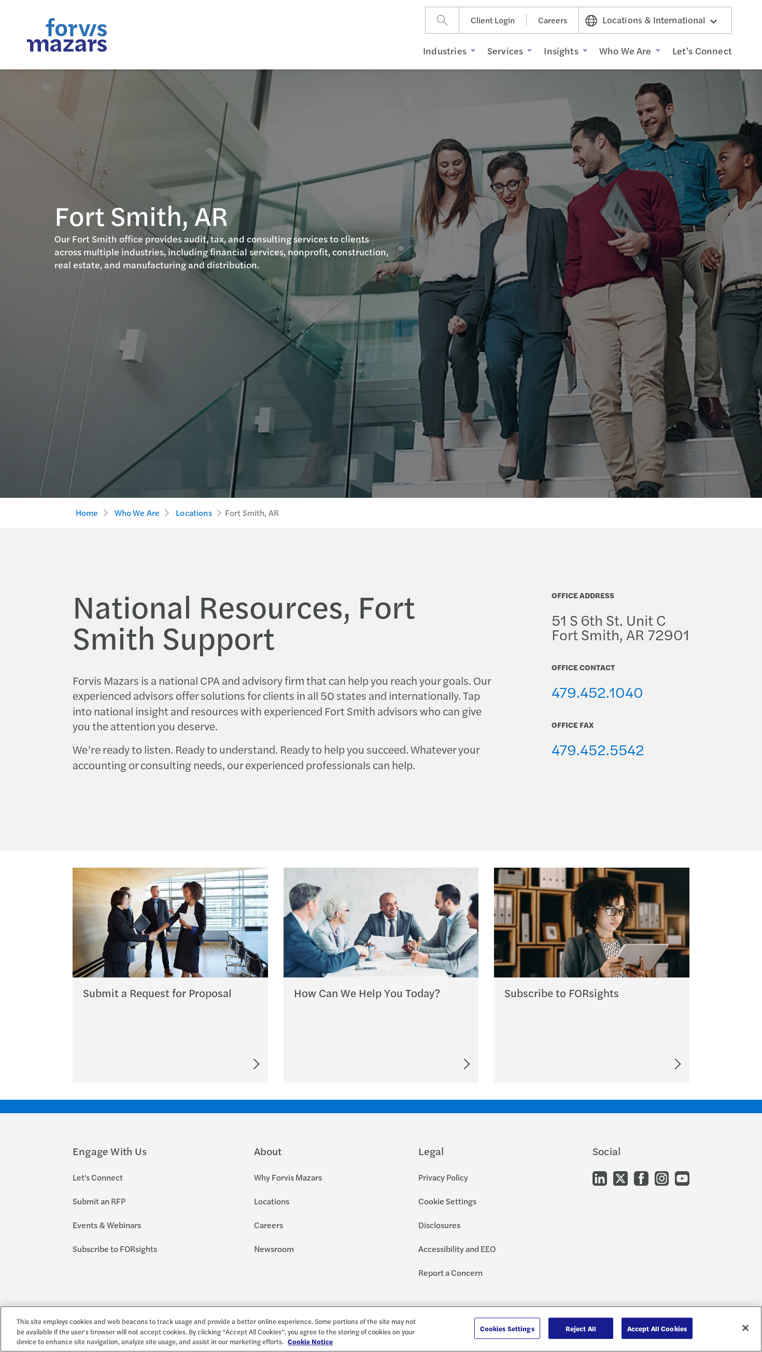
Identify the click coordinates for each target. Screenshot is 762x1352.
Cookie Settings (447, 1201)
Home (87, 513)
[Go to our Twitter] (620, 1178)
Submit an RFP (99, 1201)
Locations (193, 513)
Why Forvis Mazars (288, 1177)
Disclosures (439, 1225)
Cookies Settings (507, 1328)
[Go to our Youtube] (682, 1178)
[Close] (745, 1327)
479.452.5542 (598, 749)
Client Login (493, 20)
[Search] (442, 20)
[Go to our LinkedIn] (599, 1178)
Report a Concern (450, 1272)
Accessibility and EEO (457, 1249)
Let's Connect (98, 1177)
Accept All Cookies (657, 1328)
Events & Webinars (107, 1225)
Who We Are (137, 513)
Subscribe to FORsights (115, 1249)
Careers (552, 20)
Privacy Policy (443, 1177)
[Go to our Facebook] (641, 1178)
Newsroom (274, 1249)
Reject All (581, 1328)
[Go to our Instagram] (662, 1178)
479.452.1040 (597, 691)
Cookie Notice (310, 1341)
